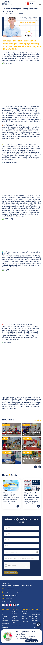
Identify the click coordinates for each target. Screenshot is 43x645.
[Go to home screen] (6, 3)
